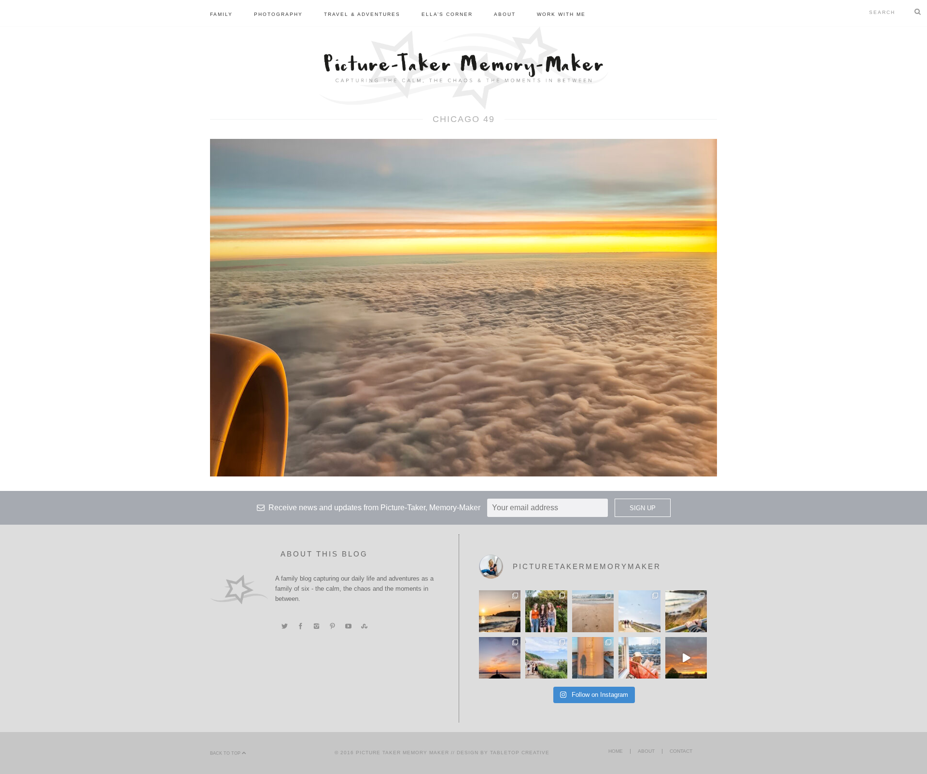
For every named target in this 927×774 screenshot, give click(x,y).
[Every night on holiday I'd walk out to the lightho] (593, 658)
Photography (278, 14)
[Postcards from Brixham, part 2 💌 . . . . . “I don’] (546, 658)
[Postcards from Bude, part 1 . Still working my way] (639, 611)
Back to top (226, 753)
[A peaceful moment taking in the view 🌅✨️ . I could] (686, 611)
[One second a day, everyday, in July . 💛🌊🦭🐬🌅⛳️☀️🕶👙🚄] (686, 658)
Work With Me (561, 14)
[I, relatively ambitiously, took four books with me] (639, 658)
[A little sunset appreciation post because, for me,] (499, 658)
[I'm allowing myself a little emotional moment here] (546, 611)
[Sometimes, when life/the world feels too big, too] (499, 611)
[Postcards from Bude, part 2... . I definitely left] (593, 611)
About (505, 14)
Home (615, 751)
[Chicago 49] (463, 307)
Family (221, 14)
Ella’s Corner (447, 14)
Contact (681, 751)
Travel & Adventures (362, 14)
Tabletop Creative (519, 752)
